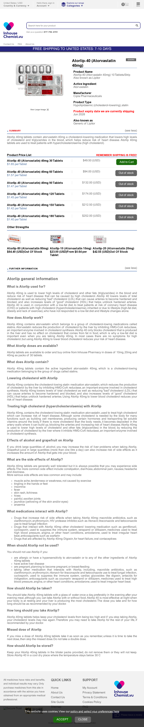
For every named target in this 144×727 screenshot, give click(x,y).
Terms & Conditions (95, 697)
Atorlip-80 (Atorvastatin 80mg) (27, 248)
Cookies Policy (92, 702)
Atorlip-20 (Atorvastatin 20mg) (113, 248)
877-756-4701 (51, 32)
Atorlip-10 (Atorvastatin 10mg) (70, 248)
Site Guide (57, 702)
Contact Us (9, 44)
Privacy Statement (94, 692)
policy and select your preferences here (94, 711)
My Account (90, 688)
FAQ (20, 44)
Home (54, 688)
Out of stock (126, 173)
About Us (29, 44)
